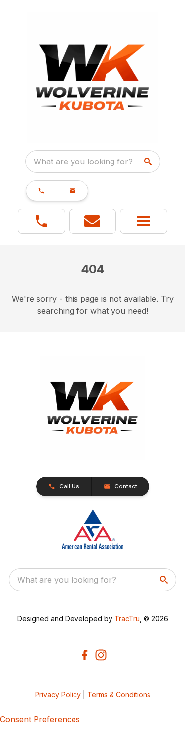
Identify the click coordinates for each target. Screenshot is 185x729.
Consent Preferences (40, 719)
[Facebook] (84, 655)
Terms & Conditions (118, 694)
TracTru (127, 618)
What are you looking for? (83, 161)
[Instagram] (101, 655)
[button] (41, 190)
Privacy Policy (58, 694)
